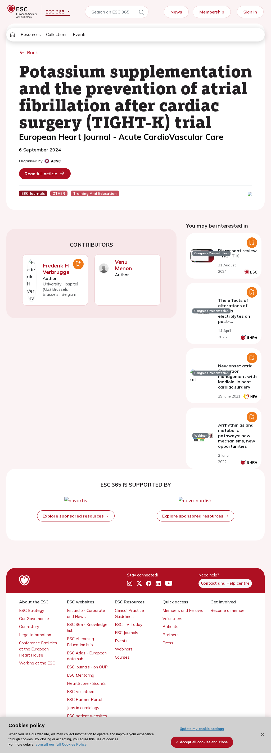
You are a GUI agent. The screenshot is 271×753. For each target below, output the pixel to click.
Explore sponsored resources (74, 516)
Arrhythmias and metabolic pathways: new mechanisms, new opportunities (236, 435)
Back (32, 52)
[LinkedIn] (158, 584)
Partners (170, 634)
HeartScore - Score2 (86, 683)
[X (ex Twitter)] (139, 584)
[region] (135, 735)
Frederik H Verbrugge (56, 268)
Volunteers (172, 618)
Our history (29, 626)
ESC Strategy (31, 610)
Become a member (228, 610)
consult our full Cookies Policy (61, 744)
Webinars (124, 649)
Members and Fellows (182, 610)
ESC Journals (126, 632)
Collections (56, 34)
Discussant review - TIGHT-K (237, 253)
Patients (170, 626)
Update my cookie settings (202, 729)
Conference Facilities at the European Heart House (38, 649)
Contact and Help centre (225, 583)
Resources (31, 34)
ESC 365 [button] (56, 12)
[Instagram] (129, 584)
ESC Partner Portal (84, 699)
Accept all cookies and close (204, 742)
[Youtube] (168, 583)
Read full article (41, 173)
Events (80, 34)
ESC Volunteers (81, 691)
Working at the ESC (37, 663)
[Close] (262, 734)
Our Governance (34, 618)
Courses (122, 657)
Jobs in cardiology (83, 707)
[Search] (141, 13)
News (176, 12)
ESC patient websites (87, 715)
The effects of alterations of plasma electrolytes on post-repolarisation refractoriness (234, 316)
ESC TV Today (128, 624)
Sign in (250, 12)
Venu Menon (123, 264)
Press (167, 642)
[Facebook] (148, 584)
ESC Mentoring (80, 675)
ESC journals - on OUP (87, 666)
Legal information (35, 634)
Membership (211, 12)
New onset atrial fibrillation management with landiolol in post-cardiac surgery (237, 376)
